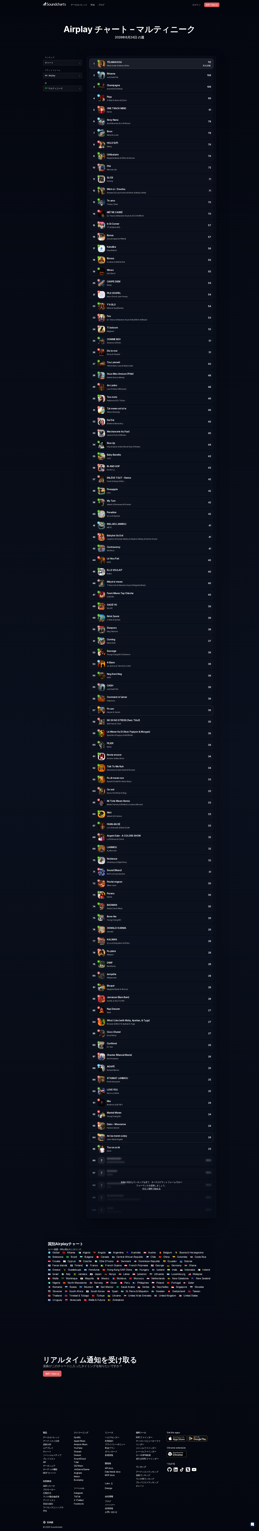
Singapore (179, 1286)
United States (188, 1295)
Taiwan (194, 1291)
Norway (96, 1282)
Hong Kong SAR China (117, 1269)
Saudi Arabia (125, 1286)
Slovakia (197, 1286)
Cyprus (69, 1261)
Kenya (110, 1274)
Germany (174, 1265)
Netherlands (156, 1278)
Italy (65, 1274)
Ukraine (114, 1295)
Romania (55, 1286)
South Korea (95, 1291)
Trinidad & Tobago (77, 1295)
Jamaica (80, 1274)
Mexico (103, 1278)
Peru (125, 1282)
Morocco (136, 1278)
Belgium (165, 1252)
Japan (95, 1274)
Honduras (92, 1269)
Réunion (86, 1286)
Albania (69, 1252)
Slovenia (55, 1291)
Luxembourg (176, 1274)
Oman (111, 1282)
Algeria (84, 1252)
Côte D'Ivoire (104, 1261)
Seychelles (160, 1286)
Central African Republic (127, 1256)
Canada (102, 1256)
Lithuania (157, 1274)
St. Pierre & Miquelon (134, 1291)
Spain (112, 1291)
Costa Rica (198, 1256)
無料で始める (212, 4)
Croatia (54, 1261)
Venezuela (73, 1299)
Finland (76, 1265)
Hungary (142, 1269)
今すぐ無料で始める (151, 1188)
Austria (150, 1252)
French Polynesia (136, 1265)
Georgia (157, 1265)
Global (54, 1252)
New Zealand (200, 1278)
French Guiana (111, 1265)
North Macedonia (74, 1282)
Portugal (174, 1282)
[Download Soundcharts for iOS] (176, 1438)
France (91, 1265)
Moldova (119, 1278)
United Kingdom (165, 1295)
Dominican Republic (147, 1261)
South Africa (74, 1291)
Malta (53, 1278)
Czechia (85, 1261)
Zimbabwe (116, 1299)
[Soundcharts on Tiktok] (182, 1469)
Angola (99, 1252)
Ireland (204, 1269)
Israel (53, 1274)
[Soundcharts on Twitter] (188, 1469)
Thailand (55, 1295)
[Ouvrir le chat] (252, 1524)
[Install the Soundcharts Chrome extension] (191, 1454)
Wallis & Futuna (94, 1299)
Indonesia (187, 1269)
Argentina (116, 1252)
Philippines (141, 1282)
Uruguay (55, 1299)
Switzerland (176, 1291)
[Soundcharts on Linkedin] (175, 1469)
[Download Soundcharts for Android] (197, 1438)
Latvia (124, 1274)
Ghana (190, 1265)
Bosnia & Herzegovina (189, 1252)
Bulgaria (86, 1256)
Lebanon (139, 1274)
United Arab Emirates (137, 1295)
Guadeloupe (72, 1269)
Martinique (69, 1278)
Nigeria (54, 1282)
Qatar (189, 1282)
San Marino (104, 1286)
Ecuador (170, 1261)
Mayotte (87, 1278)
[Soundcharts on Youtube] (194, 1469)
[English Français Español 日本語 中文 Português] (50, 1522)
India (172, 1269)
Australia (134, 1252)
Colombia (180, 1256)
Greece (54, 1269)
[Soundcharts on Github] (169, 1469)
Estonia (186, 1261)
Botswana (55, 1256)
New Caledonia (178, 1278)
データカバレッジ (79, 5)
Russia (70, 1286)
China (164, 1256)
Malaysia (195, 1274)
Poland (158, 1282)
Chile (151, 1256)
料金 (93, 5)
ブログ (101, 5)
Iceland (158, 1269)
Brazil (71, 1256)
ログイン (196, 5)
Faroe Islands (57, 1265)
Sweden (158, 1291)
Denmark (123, 1261)
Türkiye (98, 1295)
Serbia (143, 1286)
